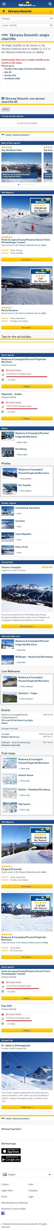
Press (4, 1196)
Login (31, 1196)
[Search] (50, 4)
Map (6, 109)
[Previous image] (3, 166)
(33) (10, 75)
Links (31, 1184)
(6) (7, 72)
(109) (12, 78)
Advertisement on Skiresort (14, 1203)
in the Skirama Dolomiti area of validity (30, 245)
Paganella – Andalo (11, 394)
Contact (5, 1184)
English (11, 1174)
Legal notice (7, 1190)
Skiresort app (8, 1143)
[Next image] (51, 166)
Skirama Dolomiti (8, 365)
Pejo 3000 (6, 1006)
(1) (24, 69)
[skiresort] (27, 4)
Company (33, 1190)
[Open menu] (4, 4)
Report (26, 386)
